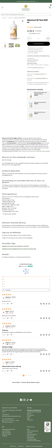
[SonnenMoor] (26, 7)
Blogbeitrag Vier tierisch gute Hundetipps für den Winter (15, 246)
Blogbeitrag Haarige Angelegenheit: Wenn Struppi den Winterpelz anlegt (19, 248)
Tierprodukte (10, 17)
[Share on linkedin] (46, 304)
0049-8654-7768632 (32, 63)
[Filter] (3, 290)
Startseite (4, 17)
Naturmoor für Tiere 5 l (39, 112)
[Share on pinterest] (49, 304)
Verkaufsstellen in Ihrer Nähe (34, 411)
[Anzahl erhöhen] (48, 39)
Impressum (29, 432)
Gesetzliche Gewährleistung (33, 440)
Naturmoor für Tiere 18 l (40, 102)
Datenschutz (13, 446)
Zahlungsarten (30, 437)
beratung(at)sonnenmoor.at (37, 67)
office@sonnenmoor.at (7, 422)
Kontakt (29, 416)
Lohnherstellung (6, 431)
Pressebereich (30, 415)
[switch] (47, 431)
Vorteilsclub (30, 420)
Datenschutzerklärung (32, 431)
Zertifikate (4, 435)
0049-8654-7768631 (40, 78)
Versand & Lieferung (32, 434)
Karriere (29, 413)
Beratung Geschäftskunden (8, 429)
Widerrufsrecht (30, 435)
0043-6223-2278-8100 (32, 60)
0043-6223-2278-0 (39, 74)
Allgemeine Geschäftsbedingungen (34, 446)
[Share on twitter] (44, 304)
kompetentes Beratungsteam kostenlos (20, 227)
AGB (28, 429)
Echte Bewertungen (31, 439)
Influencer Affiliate (6, 434)
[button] (30, 27)
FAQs (28, 418)
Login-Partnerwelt (6, 432)
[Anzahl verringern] (29, 39)
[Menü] (50, 422)
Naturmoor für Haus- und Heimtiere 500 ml (40, 93)
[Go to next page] (31, 375)
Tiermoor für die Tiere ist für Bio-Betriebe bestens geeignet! (35, 151)
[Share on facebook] (41, 304)
